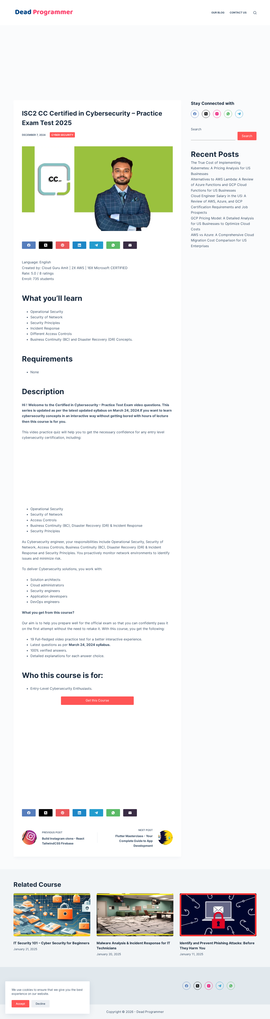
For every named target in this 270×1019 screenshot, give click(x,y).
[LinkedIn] (79, 245)
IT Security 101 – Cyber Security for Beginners (51, 943)
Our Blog (217, 12)
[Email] (130, 245)
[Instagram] (217, 114)
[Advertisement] (126, 56)
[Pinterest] (62, 245)
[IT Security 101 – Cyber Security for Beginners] (52, 914)
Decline (40, 1003)
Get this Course (97, 700)
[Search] (254, 12)
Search (196, 129)
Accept (20, 1003)
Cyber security (62, 134)
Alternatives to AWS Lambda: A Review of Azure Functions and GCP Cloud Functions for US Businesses (222, 184)
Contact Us (238, 12)
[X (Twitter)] (46, 245)
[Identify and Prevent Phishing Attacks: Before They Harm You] (218, 914)
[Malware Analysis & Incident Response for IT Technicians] (135, 914)
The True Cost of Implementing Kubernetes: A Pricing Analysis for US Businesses (220, 168)
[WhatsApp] (113, 245)
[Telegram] (96, 245)
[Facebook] (29, 245)
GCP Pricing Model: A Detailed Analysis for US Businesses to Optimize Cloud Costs (222, 223)
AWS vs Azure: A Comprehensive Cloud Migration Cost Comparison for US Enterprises (222, 240)
